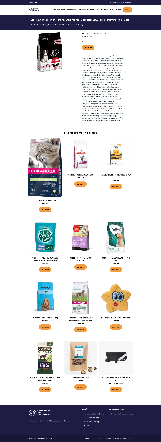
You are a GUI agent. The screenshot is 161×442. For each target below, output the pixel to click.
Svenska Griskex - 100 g (80, 377)
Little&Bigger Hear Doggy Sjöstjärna (116, 318)
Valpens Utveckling (105, 10)
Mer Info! (88, 48)
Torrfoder (102, 33)
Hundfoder (94, 33)
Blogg (118, 10)
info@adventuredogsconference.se (120, 2)
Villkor (100, 438)
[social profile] (36, 2)
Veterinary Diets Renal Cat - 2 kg (80, 175)
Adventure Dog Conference (65, 10)
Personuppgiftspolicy (111, 438)
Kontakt (93, 438)
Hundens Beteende (86, 10)
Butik (127, 10)
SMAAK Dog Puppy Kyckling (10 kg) (45, 318)
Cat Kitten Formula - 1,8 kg (80, 258)
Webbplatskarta (125, 438)
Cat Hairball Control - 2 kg (45, 200)
